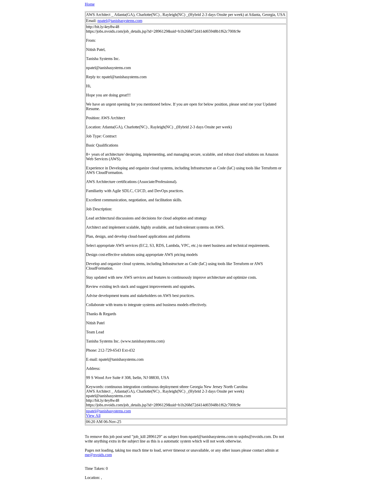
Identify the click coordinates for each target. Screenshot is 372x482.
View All (93, 415)
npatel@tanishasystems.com (119, 20)
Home (90, 4)
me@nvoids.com (98, 455)
